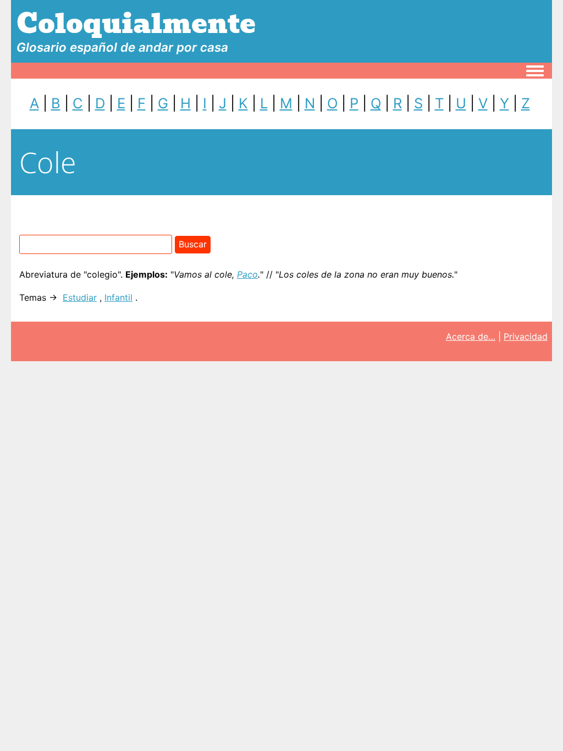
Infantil (118, 297)
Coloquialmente (136, 24)
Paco (247, 274)
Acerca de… (470, 336)
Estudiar (80, 297)
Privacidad (526, 336)
